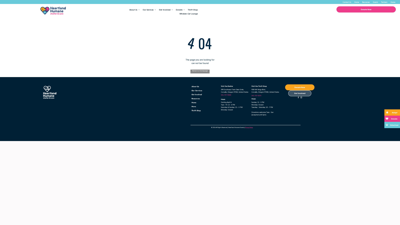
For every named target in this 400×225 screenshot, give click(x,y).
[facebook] (298, 97)
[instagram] (301, 97)
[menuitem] (347, 2)
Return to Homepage (200, 71)
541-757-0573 (256, 96)
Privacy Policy (249, 127)
